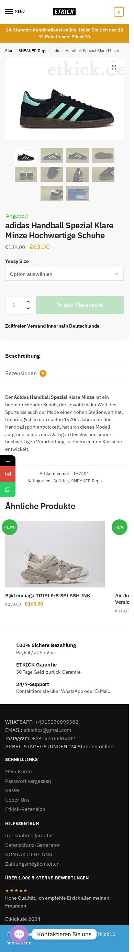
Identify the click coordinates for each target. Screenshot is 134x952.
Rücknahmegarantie (29, 835)
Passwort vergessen (28, 781)
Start (9, 50)
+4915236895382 (56, 722)
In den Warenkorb (80, 305)
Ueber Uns (17, 800)
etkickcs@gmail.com (47, 730)
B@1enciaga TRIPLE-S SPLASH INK (47, 595)
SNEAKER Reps (33, 50)
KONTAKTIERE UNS (28, 854)
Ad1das (61, 481)
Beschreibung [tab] (22, 355)
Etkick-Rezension (25, 809)
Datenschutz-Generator (32, 845)
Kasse (12, 790)
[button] (114, 67)
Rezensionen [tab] (24, 373)
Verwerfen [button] (19, 942)
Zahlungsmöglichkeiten (32, 864)
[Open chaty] (19, 934)
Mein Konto (18, 771)
